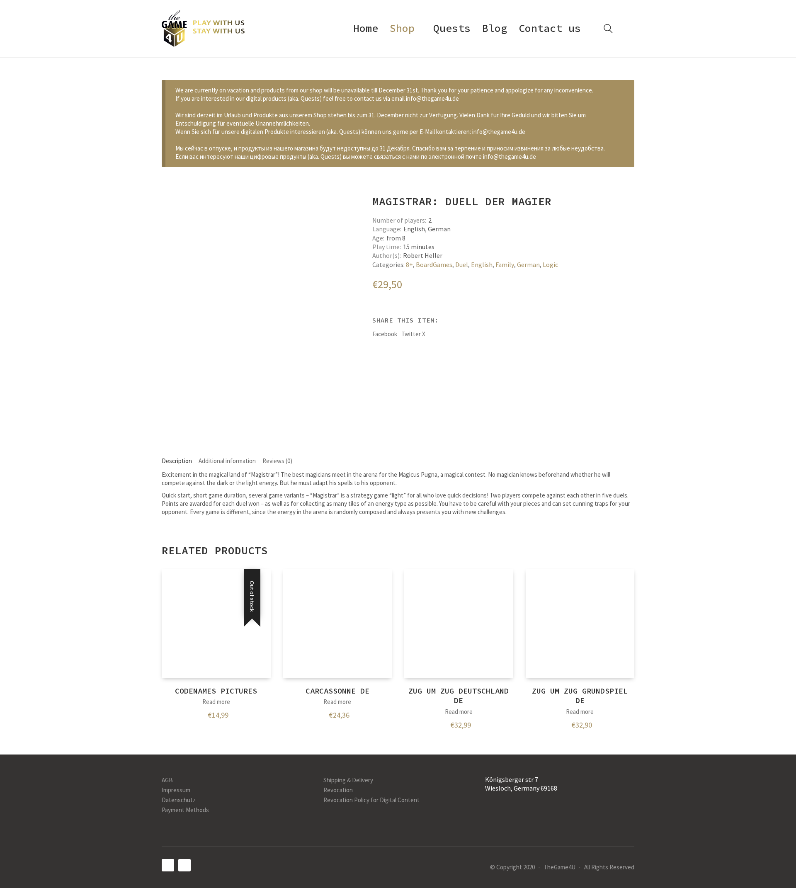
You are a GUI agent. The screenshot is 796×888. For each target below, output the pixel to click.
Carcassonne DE (337, 691)
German (528, 264)
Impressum (176, 790)
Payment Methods (185, 810)
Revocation (338, 790)
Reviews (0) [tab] (277, 461)
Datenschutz (179, 800)
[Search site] (608, 29)
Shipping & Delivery (348, 780)
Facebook (384, 334)
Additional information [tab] (227, 461)
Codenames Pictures (216, 691)
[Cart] (629, 29)
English (482, 264)
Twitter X (413, 334)
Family (504, 264)
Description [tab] (177, 461)
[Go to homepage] (203, 28)
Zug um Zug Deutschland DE (458, 695)
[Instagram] (184, 865)
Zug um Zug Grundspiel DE (580, 695)
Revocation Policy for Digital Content (371, 800)
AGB (167, 780)
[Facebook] (168, 865)
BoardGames (434, 264)
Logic (550, 264)
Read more (216, 702)
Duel (461, 264)
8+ (409, 264)
